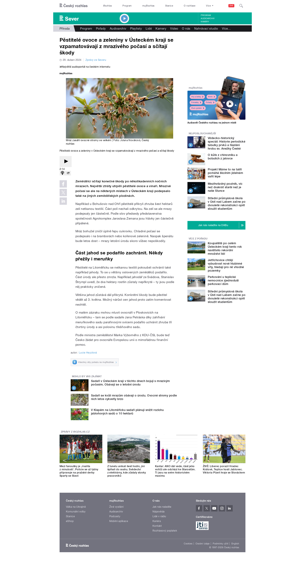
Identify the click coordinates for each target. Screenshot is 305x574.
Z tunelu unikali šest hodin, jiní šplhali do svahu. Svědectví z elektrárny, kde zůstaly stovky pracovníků (126, 471)
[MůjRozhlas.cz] (66, 73)
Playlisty (136, 28)
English (235, 543)
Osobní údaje (203, 543)
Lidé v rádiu (159, 516)
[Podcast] (62, 173)
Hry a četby (196, 97)
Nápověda (158, 511)
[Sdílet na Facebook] (63, 184)
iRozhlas (107, 5)
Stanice (169, 5)
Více (226, 28)
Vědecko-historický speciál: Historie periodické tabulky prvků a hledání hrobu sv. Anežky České (226, 143)
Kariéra (156, 521)
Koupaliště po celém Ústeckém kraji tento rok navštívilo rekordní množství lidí (225, 248)
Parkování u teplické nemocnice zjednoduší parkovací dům (223, 280)
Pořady (101, 28)
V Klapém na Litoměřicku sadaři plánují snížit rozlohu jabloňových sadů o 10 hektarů (127, 411)
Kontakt (157, 525)
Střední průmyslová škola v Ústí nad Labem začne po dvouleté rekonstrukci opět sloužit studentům (226, 203)
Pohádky (195, 102)
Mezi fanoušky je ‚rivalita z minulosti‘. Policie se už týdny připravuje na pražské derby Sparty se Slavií (79, 471)
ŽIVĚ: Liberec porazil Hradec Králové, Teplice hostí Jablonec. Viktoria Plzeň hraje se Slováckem (224, 469)
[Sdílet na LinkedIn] (63, 201)
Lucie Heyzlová (88, 352)
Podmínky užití (220, 543)
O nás (186, 28)
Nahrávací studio (206, 28)
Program (127, 5)
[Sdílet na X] (63, 192)
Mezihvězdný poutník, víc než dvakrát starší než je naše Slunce (225, 187)
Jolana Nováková (130, 140)
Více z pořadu (198, 238)
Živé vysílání (196, 108)
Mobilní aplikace (118, 521)
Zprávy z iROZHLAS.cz (75, 431)
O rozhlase (189, 5)
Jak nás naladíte (161, 506)
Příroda (65, 28)
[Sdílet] (68, 173)
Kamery (205, 22)
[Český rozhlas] (74, 5)
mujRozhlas (148, 5)
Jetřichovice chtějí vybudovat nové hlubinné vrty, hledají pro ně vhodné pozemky (226, 265)
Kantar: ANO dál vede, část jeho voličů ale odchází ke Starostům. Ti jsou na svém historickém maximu (175, 471)
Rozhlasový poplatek (164, 530)
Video (174, 28)
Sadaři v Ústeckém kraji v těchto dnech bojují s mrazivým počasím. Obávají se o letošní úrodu (130, 382)
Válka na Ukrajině (76, 506)
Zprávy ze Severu (95, 59)
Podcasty (114, 516)
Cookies (188, 543)
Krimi (210, 97)
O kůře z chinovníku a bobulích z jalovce (222, 156)
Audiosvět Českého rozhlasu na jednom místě (211, 122)
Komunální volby (75, 511)
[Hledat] (241, 5)
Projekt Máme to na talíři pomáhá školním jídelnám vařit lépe (225, 173)
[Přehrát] (66, 161)
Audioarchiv (207, 18)
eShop (70, 521)
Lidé (149, 28)
